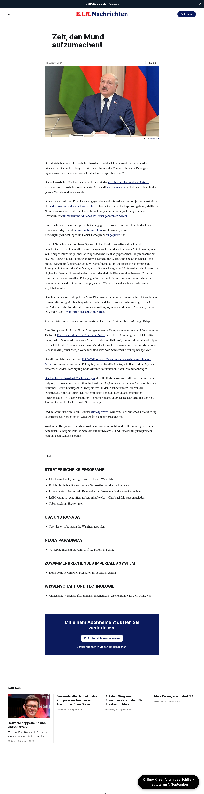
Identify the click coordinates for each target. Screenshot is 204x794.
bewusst (110, 187)
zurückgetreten (99, 412)
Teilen (152, 62)
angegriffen (113, 235)
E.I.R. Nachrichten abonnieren (102, 638)
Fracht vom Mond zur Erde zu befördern (81, 335)
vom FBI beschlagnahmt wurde (85, 312)
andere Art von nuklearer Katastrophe (71, 206)
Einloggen (186, 14)
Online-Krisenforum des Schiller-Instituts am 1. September (168, 782)
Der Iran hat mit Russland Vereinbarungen (70, 378)
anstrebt (120, 187)
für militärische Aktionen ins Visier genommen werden (95, 216)
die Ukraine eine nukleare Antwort (128, 182)
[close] (200, 3)
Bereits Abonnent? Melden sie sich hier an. (102, 646)
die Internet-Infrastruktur (87, 230)
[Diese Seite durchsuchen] (9, 14)
